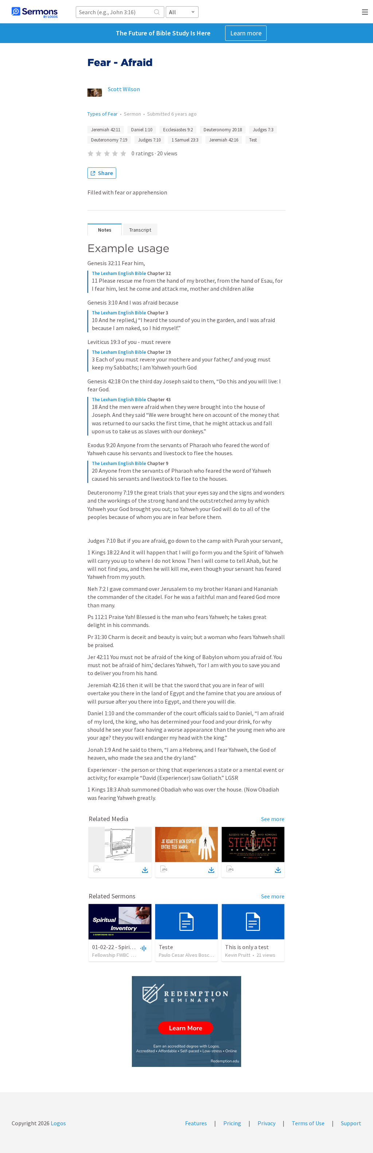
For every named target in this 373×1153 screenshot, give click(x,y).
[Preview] (142, 948)
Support (351, 1123)
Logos (58, 1123)
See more (272, 819)
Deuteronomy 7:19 (109, 140)
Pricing (232, 1123)
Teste (166, 947)
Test (253, 140)
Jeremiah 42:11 (105, 130)
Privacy (266, 1123)
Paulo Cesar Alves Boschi (186, 955)
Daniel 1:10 (141, 130)
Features (196, 1123)
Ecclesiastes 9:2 (178, 130)
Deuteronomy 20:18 (223, 130)
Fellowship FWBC (110, 955)
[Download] (145, 870)
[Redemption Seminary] (186, 1021)
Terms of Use (308, 1123)
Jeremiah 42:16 (223, 140)
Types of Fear (102, 114)
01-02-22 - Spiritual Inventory (128, 947)
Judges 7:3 (263, 130)
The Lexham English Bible (119, 273)
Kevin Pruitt (237, 955)
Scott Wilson (124, 89)
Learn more (246, 33)
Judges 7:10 (149, 140)
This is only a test (247, 947)
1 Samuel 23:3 (185, 140)
